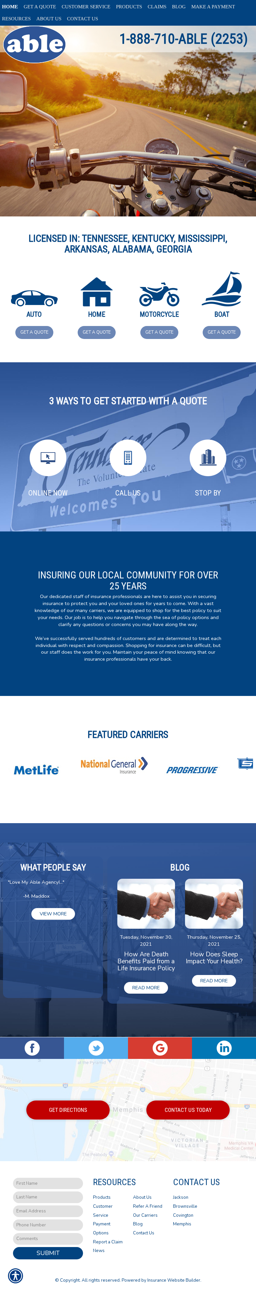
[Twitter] (96, 1048)
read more (146, 987)
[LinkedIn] (224, 1048)
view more (53, 913)
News (99, 1251)
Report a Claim (108, 1242)
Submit (48, 1253)
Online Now (48, 493)
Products (102, 1197)
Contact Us (143, 1233)
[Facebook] (32, 1048)
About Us (142, 1197)
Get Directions (68, 1110)
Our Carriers (145, 1215)
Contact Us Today (188, 1110)
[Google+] (160, 1048)
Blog (138, 1224)
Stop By (208, 493)
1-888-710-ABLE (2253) (183, 39)
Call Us (128, 493)
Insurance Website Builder (173, 1280)
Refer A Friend (147, 1206)
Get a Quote (34, 332)
